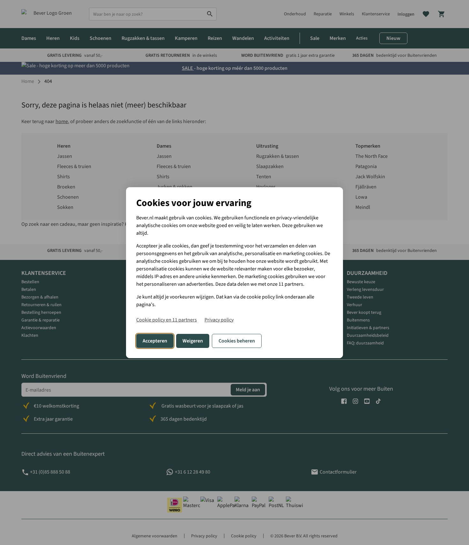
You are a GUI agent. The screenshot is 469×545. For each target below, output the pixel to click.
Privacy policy (219, 319)
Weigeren (192, 340)
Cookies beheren (237, 340)
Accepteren (155, 340)
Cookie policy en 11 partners (166, 319)
